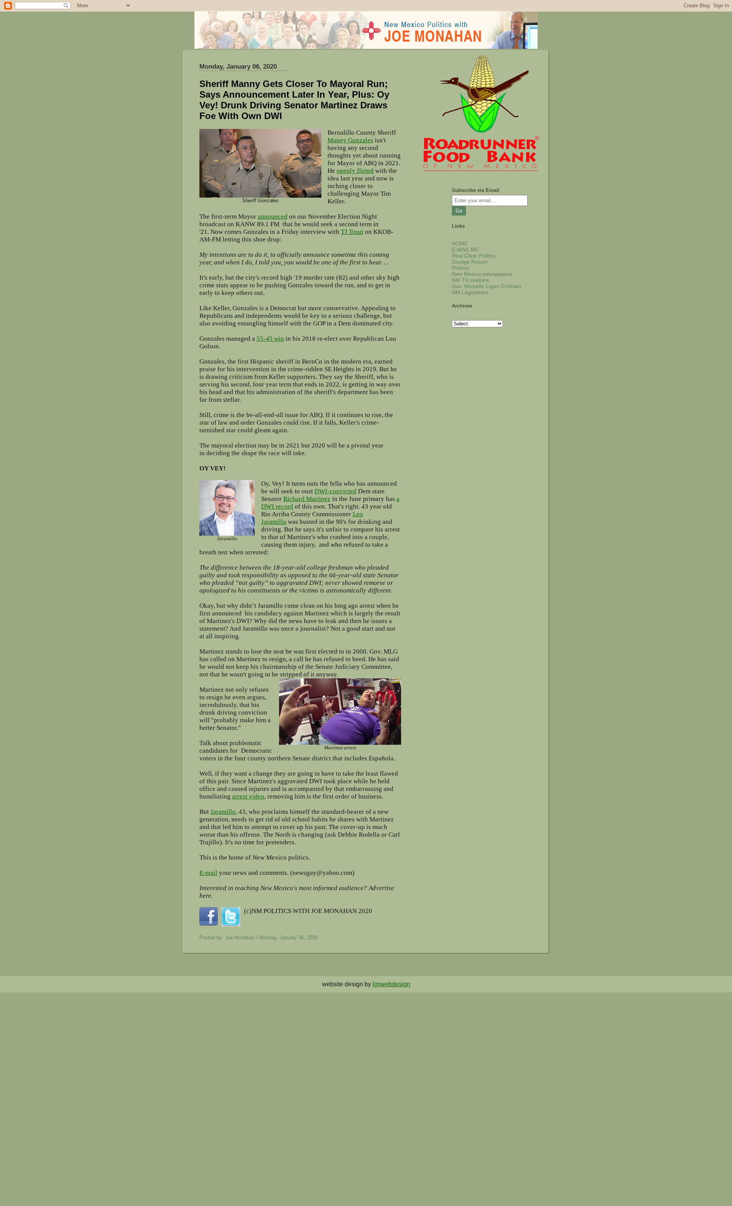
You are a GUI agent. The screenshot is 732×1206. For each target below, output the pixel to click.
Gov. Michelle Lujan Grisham (486, 286)
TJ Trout (352, 231)
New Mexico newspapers (482, 274)
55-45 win (270, 338)
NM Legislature (470, 292)
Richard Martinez (307, 498)
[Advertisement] (229, 1045)
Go (459, 211)
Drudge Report (470, 262)
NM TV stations (470, 280)
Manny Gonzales (350, 140)
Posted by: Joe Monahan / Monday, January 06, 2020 (258, 937)
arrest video (248, 796)
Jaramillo (223, 811)
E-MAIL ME (465, 249)
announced (272, 216)
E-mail (208, 872)
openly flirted (355, 170)
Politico (460, 268)
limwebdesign (391, 984)
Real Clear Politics (474, 256)
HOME (460, 243)
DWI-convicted (335, 491)
